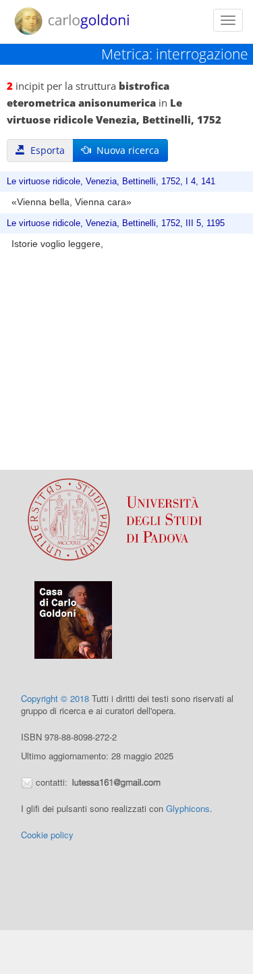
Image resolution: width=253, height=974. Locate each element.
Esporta (45, 150)
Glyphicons (188, 808)
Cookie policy (47, 834)
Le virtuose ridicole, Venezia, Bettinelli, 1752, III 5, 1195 (116, 223)
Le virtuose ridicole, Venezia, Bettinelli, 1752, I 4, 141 (111, 181)
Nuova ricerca (125, 150)
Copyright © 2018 (55, 698)
